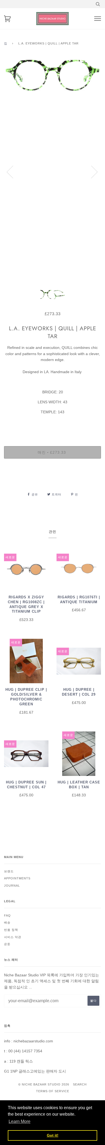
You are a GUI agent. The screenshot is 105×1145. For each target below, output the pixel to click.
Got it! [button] (52, 1135)
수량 (52, 423)
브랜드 (9, 871)
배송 (7, 922)
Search (80, 1084)
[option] (52, 171)
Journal (12, 885)
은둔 (7, 944)
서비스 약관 (12, 937)
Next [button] (91, 171)
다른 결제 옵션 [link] (52, 481)
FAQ (7, 915)
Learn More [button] (19, 1121)
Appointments (17, 878)
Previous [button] (13, 171)
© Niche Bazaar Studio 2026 (43, 1084)
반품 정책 (11, 929)
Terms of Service (52, 1091)
